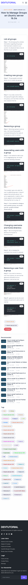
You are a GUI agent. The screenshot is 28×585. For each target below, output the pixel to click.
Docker (15, 483)
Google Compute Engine (10, 449)
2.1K (19, 397)
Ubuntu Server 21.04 (18, 422)
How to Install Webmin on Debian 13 (17, 362)
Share (8, 329)
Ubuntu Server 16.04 (19, 9)
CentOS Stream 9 (17, 475)
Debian (5, 468)
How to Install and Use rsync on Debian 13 (16, 383)
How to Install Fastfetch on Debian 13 (15, 394)
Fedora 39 (21, 472)
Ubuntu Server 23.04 (17, 468)
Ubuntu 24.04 (7, 479)
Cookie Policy (5, 561)
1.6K (18, 354)
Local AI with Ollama (20, 491)
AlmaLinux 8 (18, 494)
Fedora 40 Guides (6, 546)
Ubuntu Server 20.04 (9, 414)
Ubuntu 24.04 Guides (7, 541)
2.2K (19, 343)
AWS (24, 418)
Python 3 (6, 418)
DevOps (6, 422)
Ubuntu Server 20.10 (9, 430)
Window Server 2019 (20, 452)
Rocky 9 (6, 475)
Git (4, 411)
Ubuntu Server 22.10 (9, 464)
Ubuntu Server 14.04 (9, 441)
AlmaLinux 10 (7, 494)
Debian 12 (21, 464)
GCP (17, 445)
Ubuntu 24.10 (7, 487)
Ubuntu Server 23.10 (9, 472)
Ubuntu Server (8, 9)
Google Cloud (7, 445)
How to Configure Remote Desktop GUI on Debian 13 (15, 357)
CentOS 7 (6, 483)
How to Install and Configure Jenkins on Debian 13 (15, 340)
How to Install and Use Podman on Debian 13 (16, 400)
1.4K (18, 380)
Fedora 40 (18, 479)
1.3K (18, 376)
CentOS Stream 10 (19, 487)
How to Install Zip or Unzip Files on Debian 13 (16, 389)
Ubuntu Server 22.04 (9, 460)
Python (21, 414)
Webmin (21, 441)
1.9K (18, 348)
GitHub (12, 411)
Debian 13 (6, 498)
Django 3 (15, 418)
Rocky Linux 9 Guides (7, 551)
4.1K (18, 359)
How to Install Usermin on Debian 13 (17, 368)
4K (18, 365)
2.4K (19, 391)
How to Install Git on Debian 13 (16, 378)
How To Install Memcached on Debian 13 (16, 351)
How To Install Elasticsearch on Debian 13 (16, 373)
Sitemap (3, 563)
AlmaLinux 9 (7, 491)
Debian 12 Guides (5, 544)
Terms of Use (4, 558)
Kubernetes (7, 452)
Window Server (13, 456)
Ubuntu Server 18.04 (9, 433)
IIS (4, 456)
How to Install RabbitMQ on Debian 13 (15, 346)
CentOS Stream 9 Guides (8, 549)
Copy (21, 54)
